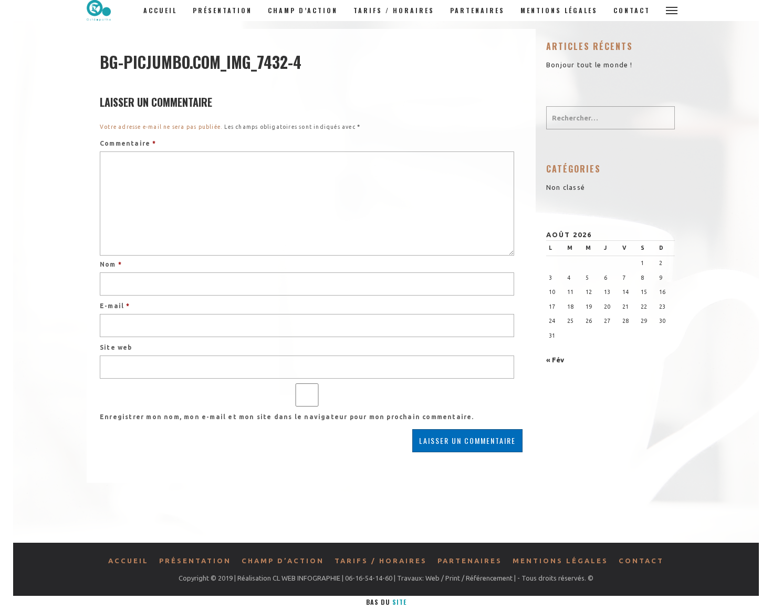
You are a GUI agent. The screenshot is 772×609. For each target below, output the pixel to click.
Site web (116, 347)
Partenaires (477, 10)
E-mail (115, 305)
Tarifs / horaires (393, 10)
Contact (631, 10)
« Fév (555, 359)
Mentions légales (559, 10)
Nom (111, 264)
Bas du (386, 601)
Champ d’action (303, 10)
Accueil (160, 10)
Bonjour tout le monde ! (589, 64)
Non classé (565, 187)
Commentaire (128, 143)
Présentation (222, 10)
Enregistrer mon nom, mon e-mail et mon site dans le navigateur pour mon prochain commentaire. (287, 416)
